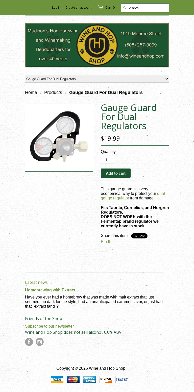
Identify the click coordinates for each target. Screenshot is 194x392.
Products (53, 92)
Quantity (108, 152)
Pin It (105, 241)
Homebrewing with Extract (50, 290)
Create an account (78, 7)
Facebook (29, 342)
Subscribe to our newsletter (49, 326)
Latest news (36, 282)
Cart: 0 (110, 7)
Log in (56, 7)
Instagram (40, 342)
